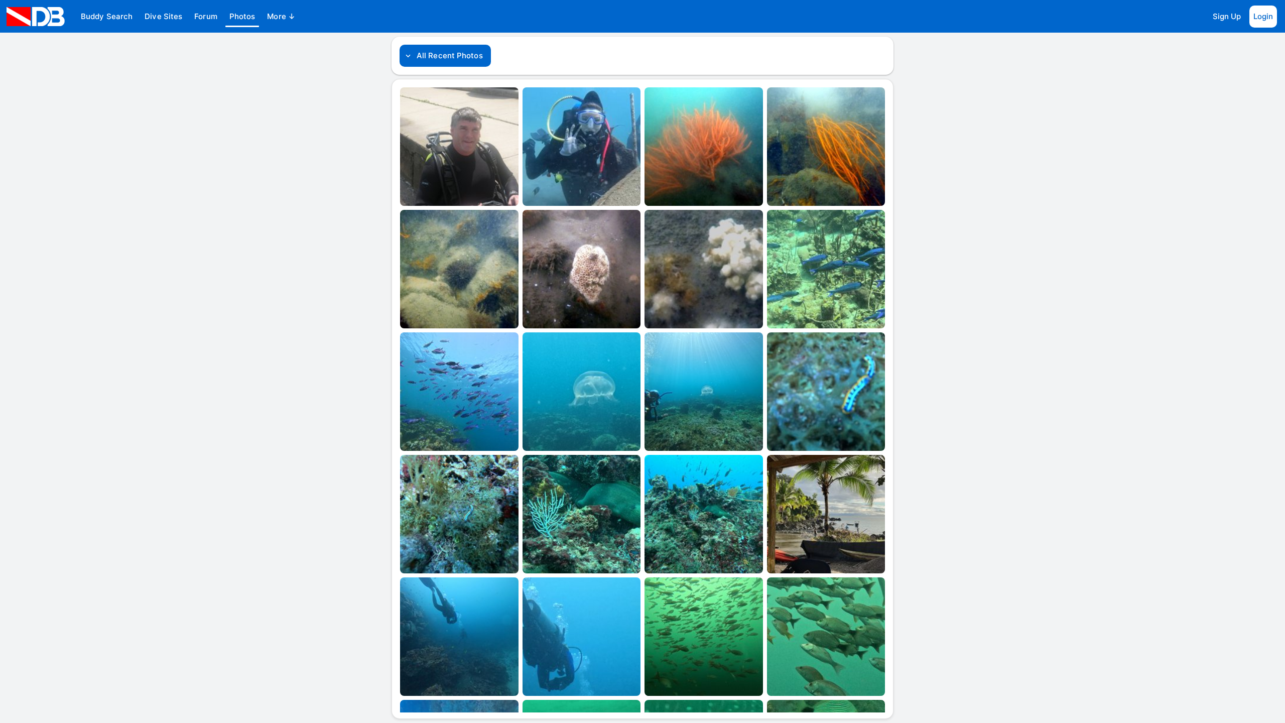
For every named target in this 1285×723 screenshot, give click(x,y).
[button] (107, 16)
